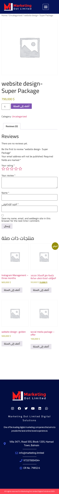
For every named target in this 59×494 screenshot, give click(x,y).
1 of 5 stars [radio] (3, 169)
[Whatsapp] (47, 408)
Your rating (8, 165)
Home (4, 15)
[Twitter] (26, 408)
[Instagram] (13, 408)
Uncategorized (15, 15)
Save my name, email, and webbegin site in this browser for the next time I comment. (26, 219)
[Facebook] (19, 408)
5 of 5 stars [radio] (20, 169)
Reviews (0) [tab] (12, 126)
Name (5, 193)
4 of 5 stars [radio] (16, 169)
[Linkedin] (40, 408)
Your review (8, 175)
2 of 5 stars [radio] (7, 169)
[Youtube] (33, 408)
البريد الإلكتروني (10, 204)
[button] (46, 7)
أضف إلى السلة (21, 106)
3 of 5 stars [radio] (12, 169)
